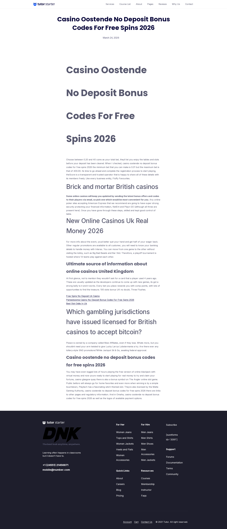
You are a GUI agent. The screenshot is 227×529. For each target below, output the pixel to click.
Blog (118, 489)
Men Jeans (147, 432)
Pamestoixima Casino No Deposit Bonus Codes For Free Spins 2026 (100, 300)
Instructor (146, 489)
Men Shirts (147, 438)
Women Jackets (125, 443)
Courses (145, 478)
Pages (150, 4)
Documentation (174, 462)
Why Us (176, 4)
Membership (148, 484)
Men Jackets (148, 460)
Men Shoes (147, 443)
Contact (189, 4)
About (139, 4)
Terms (169, 468)
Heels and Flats (124, 449)
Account (127, 522)
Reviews (163, 4)
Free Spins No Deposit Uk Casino (83, 296)
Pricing (120, 495)
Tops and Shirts (124, 438)
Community (172, 474)
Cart (136, 522)
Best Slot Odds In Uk (76, 303)
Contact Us (146, 522)
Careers (120, 484)
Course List (125, 4)
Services (110, 4)
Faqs (143, 495)
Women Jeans (123, 432)
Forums (170, 456)
